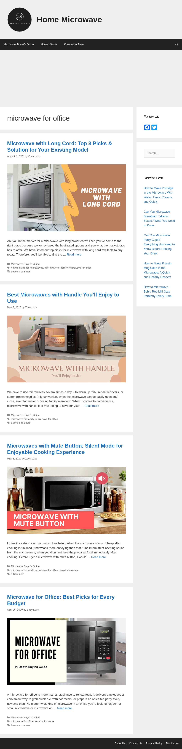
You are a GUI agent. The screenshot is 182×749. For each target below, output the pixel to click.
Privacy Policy (154, 743)
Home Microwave (69, 19)
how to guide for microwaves (27, 267)
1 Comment (17, 573)
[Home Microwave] (19, 19)
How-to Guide (49, 44)
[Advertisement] (91, 76)
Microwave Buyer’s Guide (19, 44)
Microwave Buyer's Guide (25, 263)
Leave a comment (21, 271)
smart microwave (69, 570)
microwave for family (56, 267)
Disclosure (172, 743)
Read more (74, 254)
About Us (120, 743)
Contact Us (135, 743)
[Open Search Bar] (177, 44)
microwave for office (80, 267)
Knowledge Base (74, 44)
